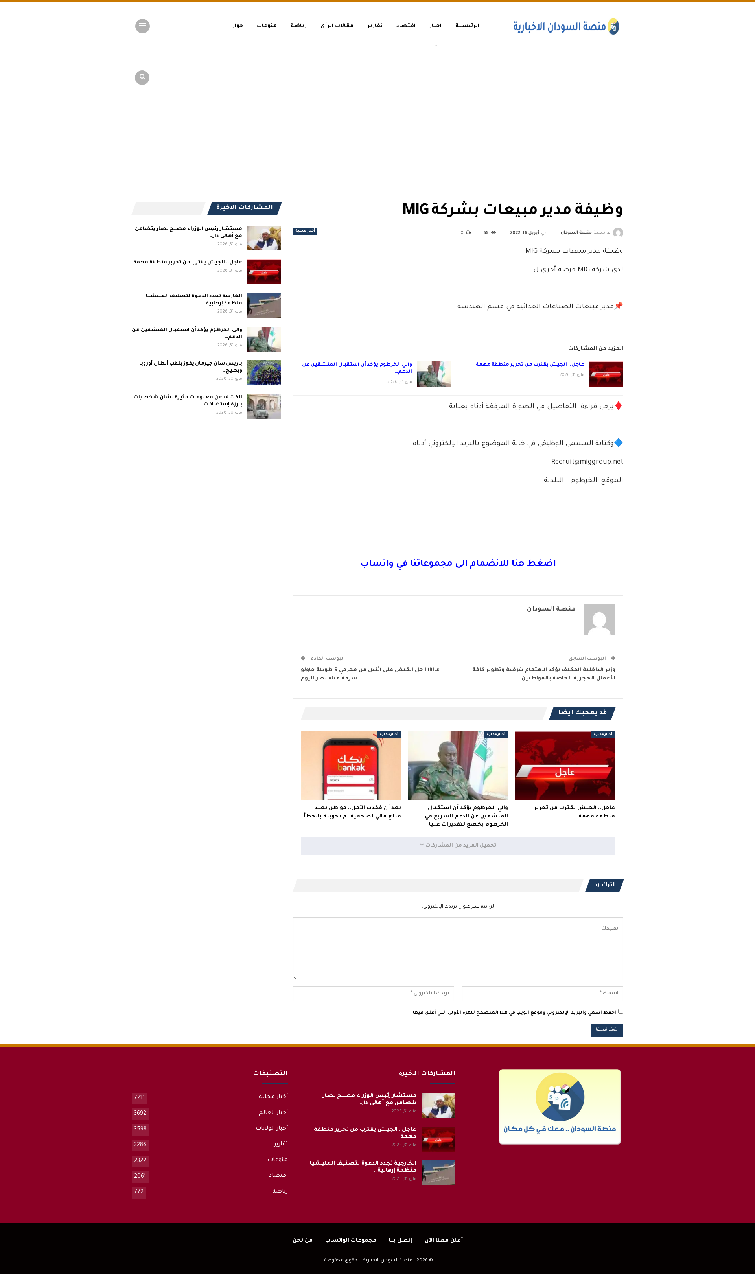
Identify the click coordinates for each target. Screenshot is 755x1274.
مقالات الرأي (337, 26)
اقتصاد (406, 26)
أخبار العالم (273, 1113)
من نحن (303, 1241)
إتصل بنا (400, 1241)
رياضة (299, 26)
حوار (237, 26)
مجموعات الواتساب (350, 1241)
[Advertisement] (562, 110)
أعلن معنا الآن (444, 1241)
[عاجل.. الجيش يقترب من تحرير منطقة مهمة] (606, 374)
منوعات (267, 26)
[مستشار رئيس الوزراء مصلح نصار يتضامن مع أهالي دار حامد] (264, 238)
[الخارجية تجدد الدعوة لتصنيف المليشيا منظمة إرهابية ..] (264, 305)
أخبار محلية (305, 231)
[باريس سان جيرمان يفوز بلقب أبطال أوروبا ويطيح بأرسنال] (264, 372)
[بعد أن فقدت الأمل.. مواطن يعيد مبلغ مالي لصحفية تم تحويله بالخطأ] (351, 766)
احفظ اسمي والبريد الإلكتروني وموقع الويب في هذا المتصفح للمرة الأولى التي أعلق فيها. (513, 1013)
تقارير (375, 26)
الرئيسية (467, 26)
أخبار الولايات (272, 1129)
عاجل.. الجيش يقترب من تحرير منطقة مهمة (530, 365)
